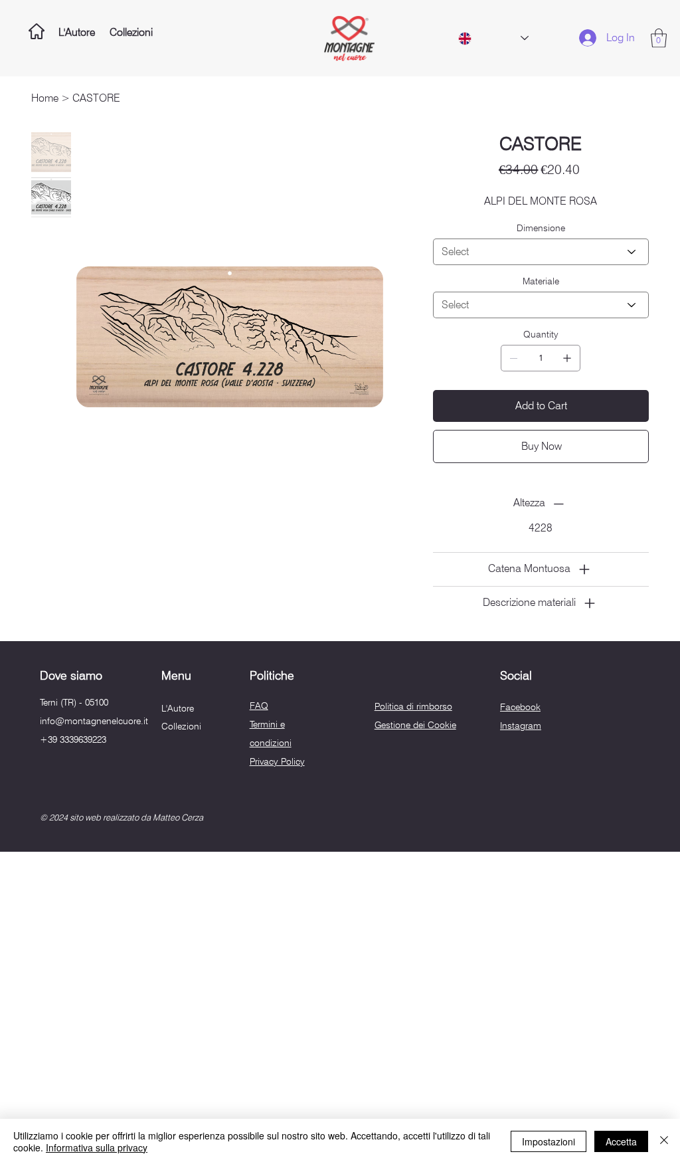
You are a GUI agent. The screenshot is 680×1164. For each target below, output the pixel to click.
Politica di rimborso (413, 706)
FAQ (259, 705)
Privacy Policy (277, 761)
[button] (659, 38)
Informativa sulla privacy (96, 1147)
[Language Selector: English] (493, 38)
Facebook (520, 707)
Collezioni (181, 726)
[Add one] (567, 358)
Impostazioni (548, 1141)
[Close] (664, 1141)
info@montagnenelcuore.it (94, 721)
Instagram (520, 725)
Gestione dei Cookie (415, 725)
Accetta (621, 1141)
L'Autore (177, 708)
